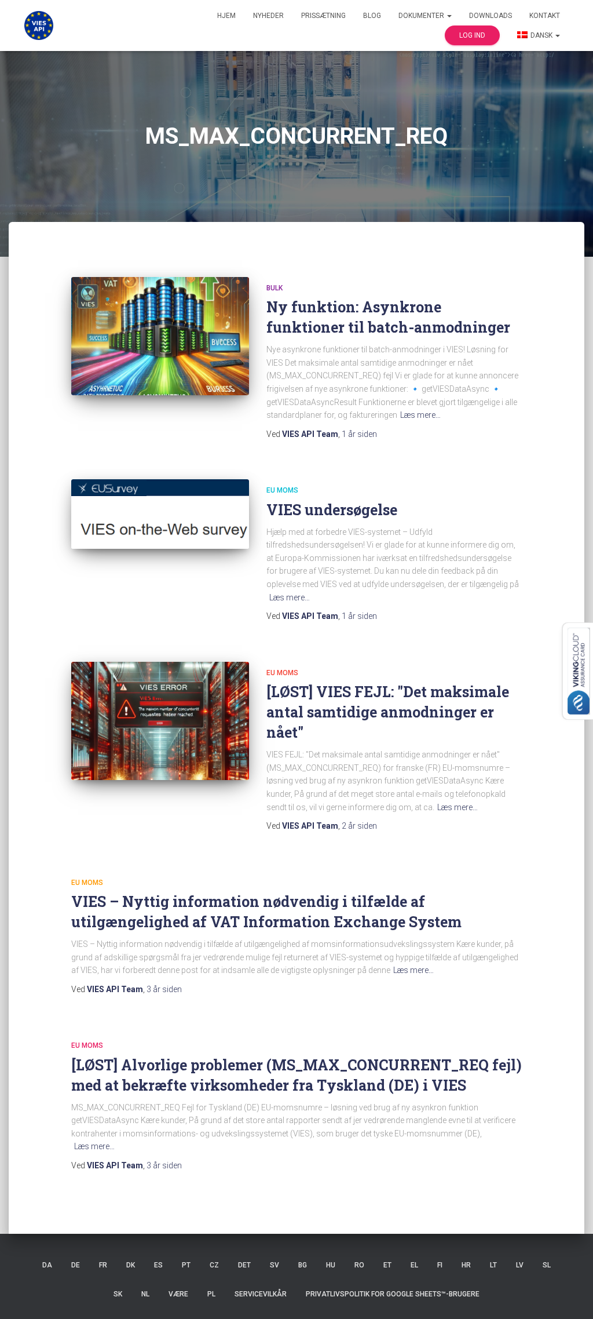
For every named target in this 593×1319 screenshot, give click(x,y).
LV (520, 1265)
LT (493, 1265)
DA (47, 1265)
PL (211, 1294)
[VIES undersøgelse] (160, 513)
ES (158, 1265)
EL (414, 1265)
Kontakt (544, 16)
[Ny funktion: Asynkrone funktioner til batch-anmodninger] (160, 336)
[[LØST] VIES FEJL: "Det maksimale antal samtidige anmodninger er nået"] (160, 721)
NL (145, 1294)
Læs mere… (420, 415)
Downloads (490, 16)
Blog (372, 16)
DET (244, 1265)
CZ (214, 1265)
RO (359, 1265)
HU (330, 1265)
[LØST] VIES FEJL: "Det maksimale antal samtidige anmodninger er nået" (387, 712)
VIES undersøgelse (331, 509)
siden (359, 434)
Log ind (472, 35)
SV (274, 1265)
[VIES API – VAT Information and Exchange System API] (39, 25)
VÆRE (178, 1294)
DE (75, 1265)
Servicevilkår (261, 1294)
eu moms (282, 490)
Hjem (226, 16)
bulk (274, 288)
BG (302, 1265)
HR (466, 1265)
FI (439, 1265)
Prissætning (323, 16)
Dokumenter (422, 16)
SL (547, 1265)
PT (186, 1265)
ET (387, 1265)
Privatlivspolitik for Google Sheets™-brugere (392, 1294)
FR (103, 1265)
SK (118, 1294)
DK (130, 1265)
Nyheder (268, 16)
